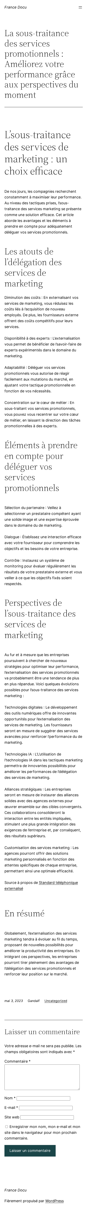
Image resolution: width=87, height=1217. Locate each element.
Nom (10, 1098)
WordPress (54, 1201)
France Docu (15, 7)
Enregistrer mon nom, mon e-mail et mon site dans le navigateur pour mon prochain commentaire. (42, 1132)
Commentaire (17, 1061)
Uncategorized (56, 1001)
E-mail (11, 1107)
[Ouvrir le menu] (80, 7)
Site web (11, 1117)
